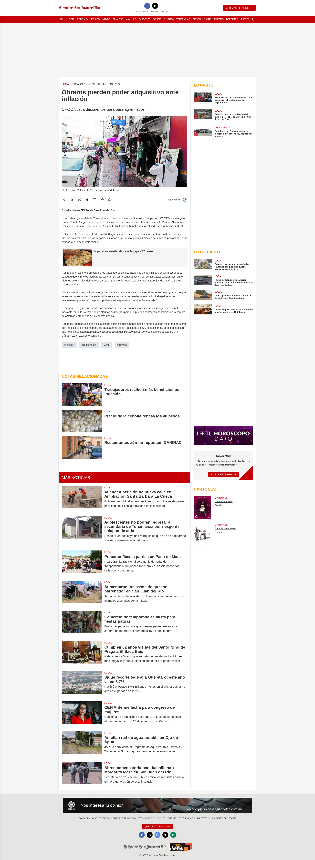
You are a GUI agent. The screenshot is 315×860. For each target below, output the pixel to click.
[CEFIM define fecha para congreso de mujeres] (82, 714)
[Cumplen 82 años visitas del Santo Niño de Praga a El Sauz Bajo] (82, 654)
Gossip (157, 19)
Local (71, 19)
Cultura (169, 19)
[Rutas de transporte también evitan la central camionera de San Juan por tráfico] (203, 280)
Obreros (122, 344)
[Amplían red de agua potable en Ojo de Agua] (82, 744)
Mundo (106, 19)
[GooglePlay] (173, 835)
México (95, 19)
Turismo (219, 19)
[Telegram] (87, 199)
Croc (106, 344)
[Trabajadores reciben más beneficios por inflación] (82, 394)
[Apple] (165, 835)
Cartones (144, 19)
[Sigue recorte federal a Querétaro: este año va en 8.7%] (82, 684)
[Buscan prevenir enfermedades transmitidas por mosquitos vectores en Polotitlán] (203, 265)
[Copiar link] (102, 199)
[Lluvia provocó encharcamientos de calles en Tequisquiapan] (203, 295)
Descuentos (89, 344)
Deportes (232, 19)
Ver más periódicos (239, 8)
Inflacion (69, 344)
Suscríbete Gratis (223, 474)
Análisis (131, 19)
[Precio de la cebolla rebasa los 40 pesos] (82, 421)
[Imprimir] (110, 199)
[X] (155, 6)
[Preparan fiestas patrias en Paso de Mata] (82, 563)
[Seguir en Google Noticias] (184, 199)
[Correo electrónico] (94, 199)
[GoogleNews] (157, 835)
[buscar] (254, 19)
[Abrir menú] (61, 19)
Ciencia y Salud (202, 19)
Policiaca (83, 19)
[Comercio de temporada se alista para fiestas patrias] (82, 624)
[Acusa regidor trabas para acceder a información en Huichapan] (203, 309)
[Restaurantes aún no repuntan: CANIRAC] (82, 447)
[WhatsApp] (79, 199)
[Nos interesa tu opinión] (157, 805)
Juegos (245, 19)
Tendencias (183, 19)
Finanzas (118, 19)
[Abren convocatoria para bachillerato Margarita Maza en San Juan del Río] (82, 775)
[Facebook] (147, 6)
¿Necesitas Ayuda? (157, 826)
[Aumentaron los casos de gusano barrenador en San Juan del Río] (82, 594)
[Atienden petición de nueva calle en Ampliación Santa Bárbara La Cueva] (82, 499)
